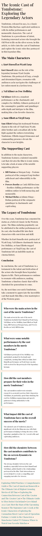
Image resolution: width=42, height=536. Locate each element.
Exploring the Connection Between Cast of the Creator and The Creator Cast (19, 495)
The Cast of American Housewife (23, 486)
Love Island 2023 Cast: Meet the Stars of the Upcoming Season (20, 504)
